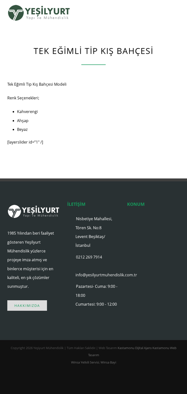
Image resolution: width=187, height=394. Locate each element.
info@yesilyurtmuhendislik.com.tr (97, 275)
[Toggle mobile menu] (178, 13)
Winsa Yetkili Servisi (85, 362)
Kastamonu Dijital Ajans (135, 348)
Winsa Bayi (108, 362)
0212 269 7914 (89, 257)
